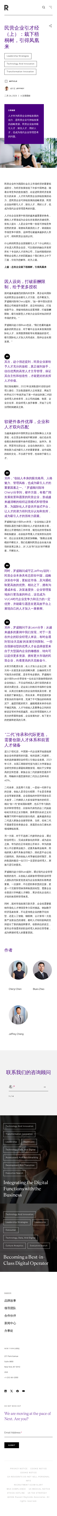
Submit (11, 1445)
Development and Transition (20, 1165)
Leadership (11, 1142)
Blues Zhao (38, 989)
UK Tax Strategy (37, 1493)
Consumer (11, 1230)
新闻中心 (10, 1323)
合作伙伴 (10, 1315)
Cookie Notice (38, 1469)
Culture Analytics (14, 1246)
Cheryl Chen (15, 989)
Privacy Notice (19, 1469)
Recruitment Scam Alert (28, 1485)
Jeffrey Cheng (16, 1034)
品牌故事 (10, 1300)
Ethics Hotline (16, 1493)
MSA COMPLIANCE (16, 1489)
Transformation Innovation (20, 71)
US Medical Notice (39, 1489)
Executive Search (14, 1173)
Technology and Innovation (20, 64)
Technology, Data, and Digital (21, 1150)
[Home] (11, 7)
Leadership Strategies (18, 56)
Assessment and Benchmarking (22, 1157)
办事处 (8, 1330)
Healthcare (29, 1142)
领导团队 (10, 1308)
